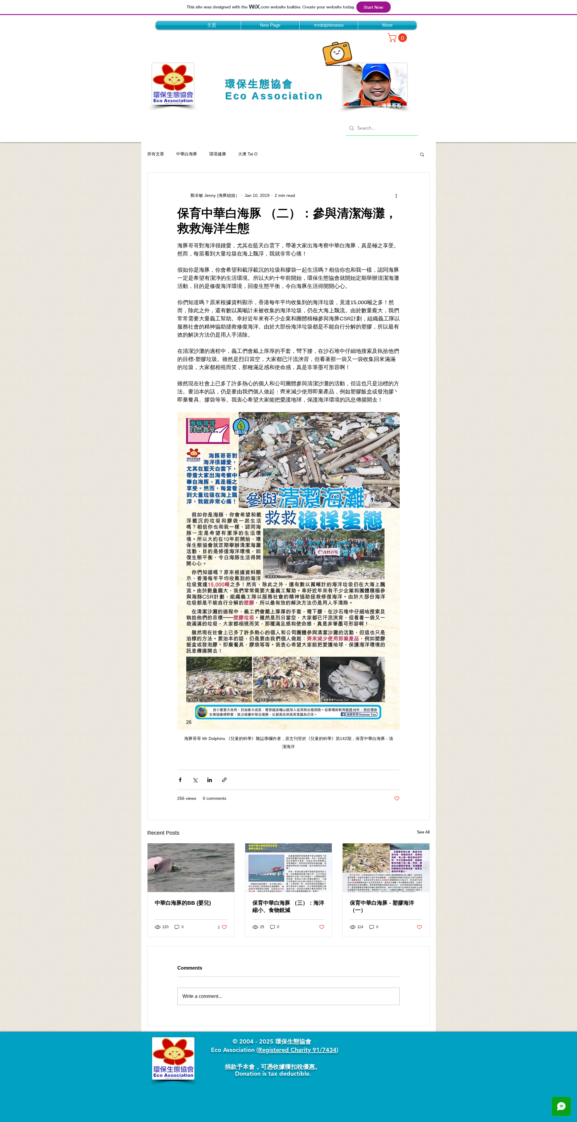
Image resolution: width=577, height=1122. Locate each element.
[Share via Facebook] (180, 780)
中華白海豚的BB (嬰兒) (183, 903)
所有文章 (155, 153)
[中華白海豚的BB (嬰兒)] (191, 867)
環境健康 (217, 153)
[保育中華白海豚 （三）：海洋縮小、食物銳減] (288, 867)
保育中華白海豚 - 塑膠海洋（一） (382, 906)
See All (423, 832)
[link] (398, 37)
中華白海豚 (186, 153)
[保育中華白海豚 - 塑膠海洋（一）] (386, 867)
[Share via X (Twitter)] (195, 780)
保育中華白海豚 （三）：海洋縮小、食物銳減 (288, 906)
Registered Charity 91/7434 (297, 1049)
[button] (422, 154)
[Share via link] (224, 780)
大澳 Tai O (248, 153)
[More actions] (396, 195)
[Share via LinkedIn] (209, 780)
